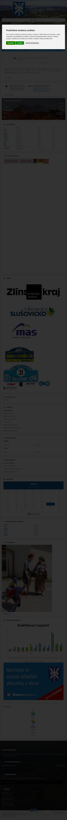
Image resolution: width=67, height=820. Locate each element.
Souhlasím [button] (11, 43)
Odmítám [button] (20, 43)
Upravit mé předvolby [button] (32, 43)
